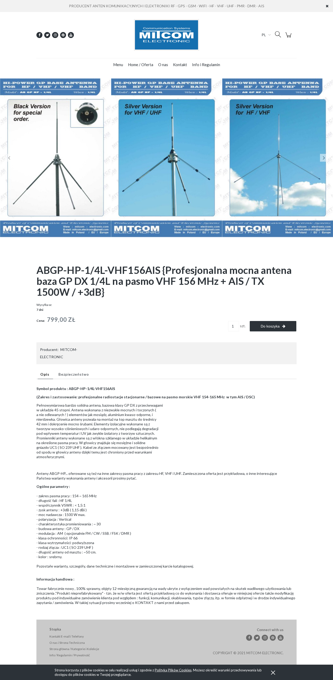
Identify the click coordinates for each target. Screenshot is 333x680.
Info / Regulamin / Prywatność (69, 655)
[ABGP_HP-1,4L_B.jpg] (166, 157)
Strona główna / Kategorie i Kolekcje (74, 649)
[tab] (45, 374)
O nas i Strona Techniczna (67, 643)
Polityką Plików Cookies (173, 670)
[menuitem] (118, 64)
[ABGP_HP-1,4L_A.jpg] (55, 157)
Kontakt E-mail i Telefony (66, 636)
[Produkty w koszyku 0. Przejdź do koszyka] (289, 37)
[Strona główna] (166, 35)
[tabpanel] (166, 495)
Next (324, 158)
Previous (9, 158)
